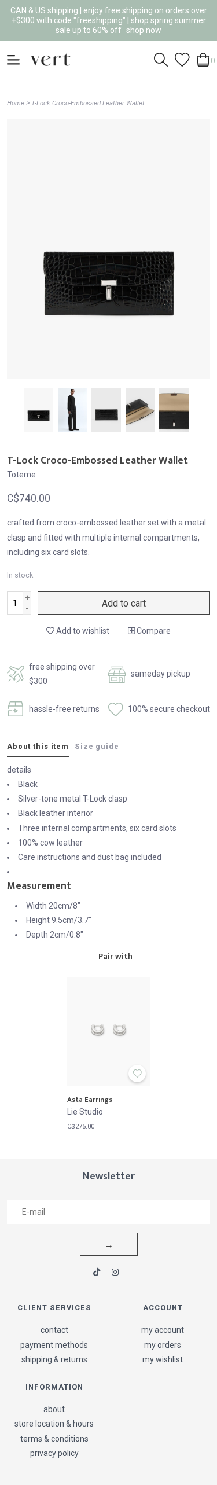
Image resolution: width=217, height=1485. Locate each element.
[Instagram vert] (115, 1272)
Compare (153, 630)
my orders (162, 1345)
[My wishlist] (182, 59)
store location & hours (54, 1423)
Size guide (97, 746)
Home (15, 103)
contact (54, 1330)
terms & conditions (54, 1438)
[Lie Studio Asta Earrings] (108, 1031)
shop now (143, 30)
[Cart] (203, 59)
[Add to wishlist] (137, 1073)
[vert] (50, 59)
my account (162, 1330)
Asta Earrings (89, 1100)
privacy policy (54, 1453)
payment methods (54, 1345)
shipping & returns (54, 1359)
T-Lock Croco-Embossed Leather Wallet (88, 103)
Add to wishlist (81, 630)
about (54, 1409)
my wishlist (162, 1359)
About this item (38, 746)
